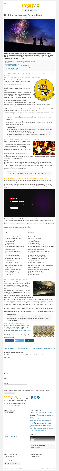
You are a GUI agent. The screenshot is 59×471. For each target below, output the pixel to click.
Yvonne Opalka (18, 17)
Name (6, 373)
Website (6, 383)
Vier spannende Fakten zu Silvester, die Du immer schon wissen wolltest (20, 61)
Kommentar (7, 357)
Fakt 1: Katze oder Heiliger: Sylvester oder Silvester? (16, 62)
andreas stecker (34, 412)
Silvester (36, 343)
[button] (9, 340)
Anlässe (13, 343)
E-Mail (6, 378)
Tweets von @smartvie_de (10, 436)
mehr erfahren (18, 405)
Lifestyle (19, 343)
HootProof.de (37, 447)
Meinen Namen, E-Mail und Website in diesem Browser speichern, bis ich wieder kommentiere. (26, 390)
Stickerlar (32, 428)
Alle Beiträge (8, 343)
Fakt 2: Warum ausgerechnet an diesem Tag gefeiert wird (17, 65)
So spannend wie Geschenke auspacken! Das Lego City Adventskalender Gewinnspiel (41, 420)
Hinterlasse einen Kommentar (30, 17)
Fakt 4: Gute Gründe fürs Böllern (12, 68)
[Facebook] (32, 440)
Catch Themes (52, 468)
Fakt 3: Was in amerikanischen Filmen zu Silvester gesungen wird (19, 67)
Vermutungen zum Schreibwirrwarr (12, 64)
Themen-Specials (25, 343)
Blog (16, 343)
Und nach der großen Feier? (11, 69)
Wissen (40, 343)
